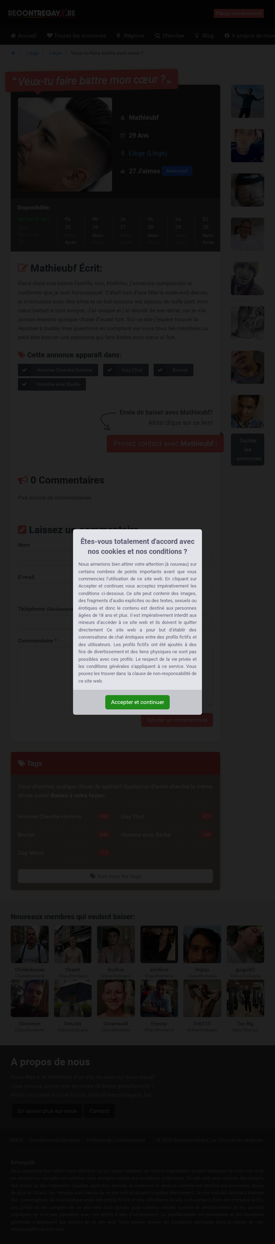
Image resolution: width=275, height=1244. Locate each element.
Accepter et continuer (137, 702)
